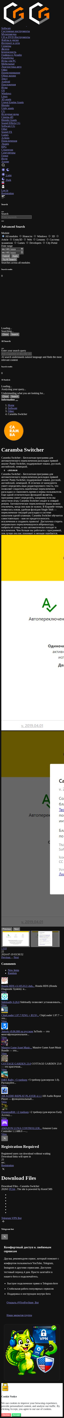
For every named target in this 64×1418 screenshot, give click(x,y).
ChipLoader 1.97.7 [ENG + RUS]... (20, 1015)
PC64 (12, 1189)
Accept (16, 1415)
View (4, 991)
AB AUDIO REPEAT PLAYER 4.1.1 (21, 1096)
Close (5, 334)
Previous (6, 957)
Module (5, 233)
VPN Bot (16, 1218)
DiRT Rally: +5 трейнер (14, 1079)
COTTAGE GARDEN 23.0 (16, 1063)
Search (4, 213)
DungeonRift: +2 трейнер (15, 1112)
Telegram (6, 1218)
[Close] (2, 211)
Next (16, 957)
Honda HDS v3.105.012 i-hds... (18, 986)
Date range (7, 245)
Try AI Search (9, 259)
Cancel (6, 256)
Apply (15, 256)
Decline (6, 1415)
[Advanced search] (2, 221)
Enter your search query (13, 350)
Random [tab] (12, 973)
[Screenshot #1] (15, 939)
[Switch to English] (3, 183)
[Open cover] (13, 430)
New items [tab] (13, 970)
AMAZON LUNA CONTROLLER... (21, 1128)
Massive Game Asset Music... (16, 1047)
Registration (7, 193)
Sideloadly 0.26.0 (10, 1002)
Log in (4, 190)
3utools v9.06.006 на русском (17, 1031)
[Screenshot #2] (45, 939)
